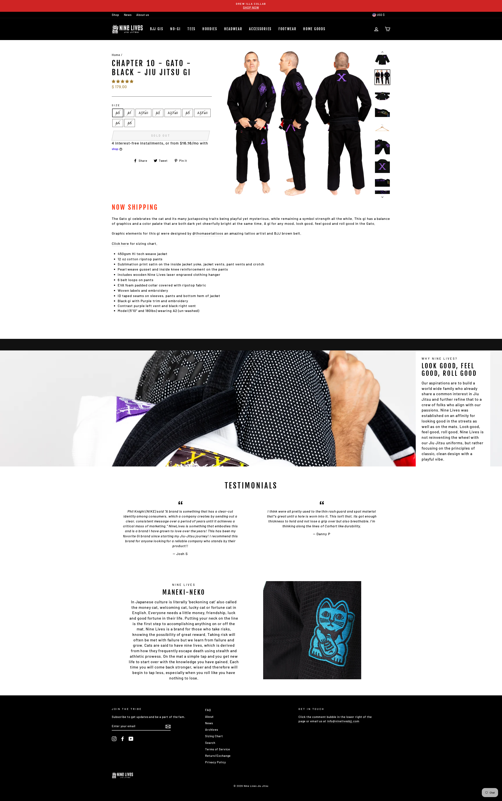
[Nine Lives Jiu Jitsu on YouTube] (131, 738)
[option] (251, 6)
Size (116, 105)
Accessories (260, 29)
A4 (117, 123)
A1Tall (143, 113)
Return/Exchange (218, 755)
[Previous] (382, 53)
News (128, 14)
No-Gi (175, 29)
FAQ (208, 710)
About (209, 716)
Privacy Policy (215, 762)
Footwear (287, 29)
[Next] (382, 196)
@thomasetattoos (207, 233)
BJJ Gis (156, 29)
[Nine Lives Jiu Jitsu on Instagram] (114, 738)
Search (210, 742)
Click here (120, 243)
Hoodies (209, 29)
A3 (188, 113)
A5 (129, 123)
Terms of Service (217, 749)
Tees (191, 29)
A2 (158, 113)
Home (116, 55)
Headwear (233, 29)
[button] (123, 81)
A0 (117, 113)
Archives (211, 729)
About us (142, 14)
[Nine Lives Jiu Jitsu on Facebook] (122, 738)
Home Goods (314, 29)
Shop (115, 14)
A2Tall (173, 113)
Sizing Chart (214, 736)
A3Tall (202, 113)
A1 (129, 113)
